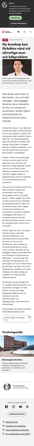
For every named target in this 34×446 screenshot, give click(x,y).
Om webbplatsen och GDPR (18, 434)
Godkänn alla (15, 18)
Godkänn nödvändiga (18, 23)
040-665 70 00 (12, 422)
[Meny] (24, 32)
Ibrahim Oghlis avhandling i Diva (14, 318)
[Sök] (30, 32)
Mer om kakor (17, 13)
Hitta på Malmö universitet (17, 430)
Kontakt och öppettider (16, 426)
